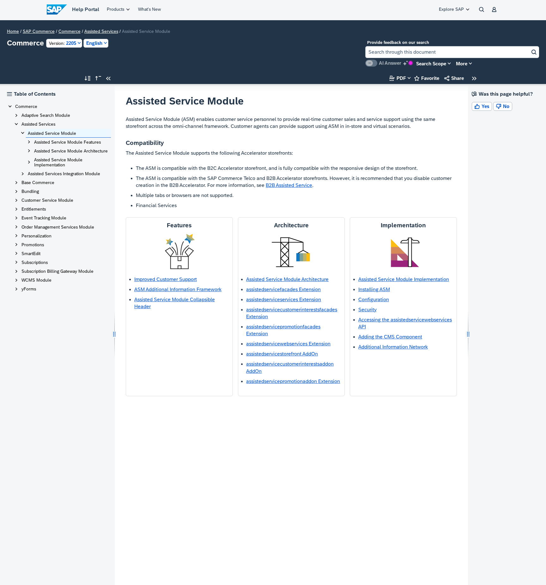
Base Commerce (37, 182)
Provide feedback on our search (398, 42)
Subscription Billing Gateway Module (57, 271)
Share (454, 78)
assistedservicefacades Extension (283, 289)
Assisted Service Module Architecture (71, 150)
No (502, 106)
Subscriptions (34, 262)
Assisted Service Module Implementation (58, 162)
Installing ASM (374, 289)
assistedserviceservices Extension (283, 299)
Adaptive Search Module (45, 115)
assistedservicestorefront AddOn (282, 353)
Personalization (36, 235)
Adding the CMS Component (390, 336)
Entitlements (33, 209)
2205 (62, 43)
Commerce (69, 31)
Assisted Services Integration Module (64, 173)
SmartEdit (30, 253)
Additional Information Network (393, 346)
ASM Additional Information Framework (177, 289)
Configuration (373, 299)
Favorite (426, 78)
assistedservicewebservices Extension (288, 343)
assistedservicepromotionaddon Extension (293, 381)
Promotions (32, 244)
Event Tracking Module (43, 217)
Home (13, 31)
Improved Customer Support (165, 279)
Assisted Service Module (52, 133)
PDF (398, 78)
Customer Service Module (47, 200)
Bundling (30, 191)
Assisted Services (101, 31)
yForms (28, 288)
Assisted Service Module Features (67, 142)
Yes (482, 106)
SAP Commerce (39, 31)
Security (367, 309)
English (94, 43)
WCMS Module (36, 280)
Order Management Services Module (57, 227)
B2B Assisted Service (289, 185)
